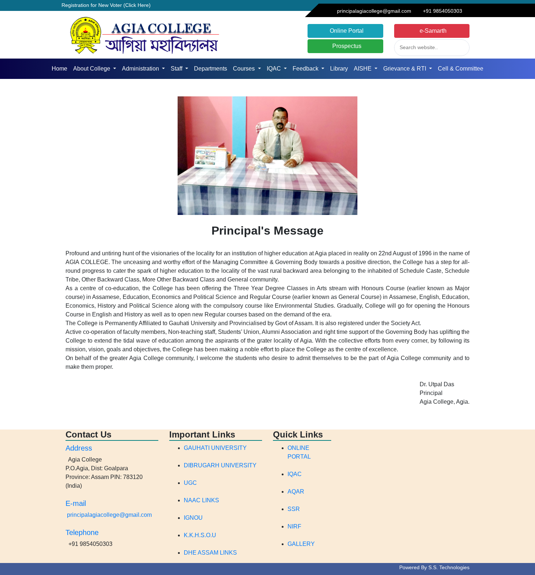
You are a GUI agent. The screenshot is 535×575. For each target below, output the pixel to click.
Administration (141, 68)
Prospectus (345, 46)
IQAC (274, 68)
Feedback (306, 68)
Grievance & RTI (405, 68)
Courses (244, 68)
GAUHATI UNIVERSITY (215, 448)
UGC (190, 483)
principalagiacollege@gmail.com (374, 11)
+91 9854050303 (441, 11)
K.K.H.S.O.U (200, 535)
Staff (177, 68)
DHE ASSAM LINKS (210, 553)
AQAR (296, 491)
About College (92, 68)
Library (339, 68)
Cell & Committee (460, 68)
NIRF (294, 526)
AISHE (363, 68)
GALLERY (301, 544)
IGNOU (193, 518)
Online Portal (345, 31)
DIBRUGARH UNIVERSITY (220, 465)
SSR (294, 509)
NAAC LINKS (201, 500)
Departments (210, 68)
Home (61, 68)
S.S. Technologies (448, 567)
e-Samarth (432, 31)
